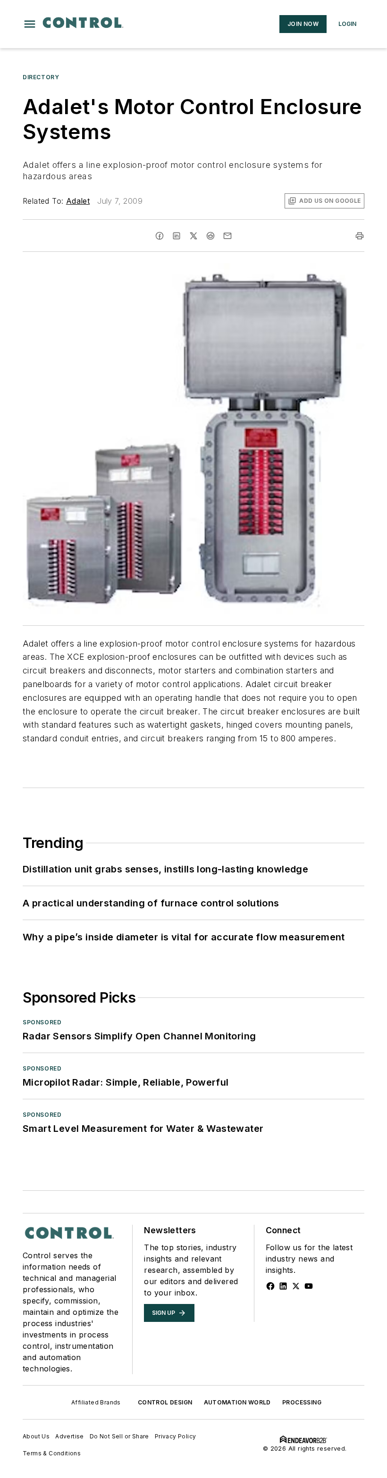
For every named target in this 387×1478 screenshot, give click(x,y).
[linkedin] (176, 236)
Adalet (78, 201)
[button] (30, 24)
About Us (36, 1436)
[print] (359, 236)
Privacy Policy (175, 1436)
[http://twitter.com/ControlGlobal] (296, 1286)
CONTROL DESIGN (165, 1402)
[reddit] (210, 236)
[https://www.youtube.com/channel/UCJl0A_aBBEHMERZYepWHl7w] (308, 1286)
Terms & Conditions (52, 1453)
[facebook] (159, 236)
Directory (41, 77)
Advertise (69, 1436)
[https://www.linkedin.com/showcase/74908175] (283, 1286)
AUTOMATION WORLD (237, 1402)
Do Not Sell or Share (119, 1436)
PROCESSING (301, 1402)
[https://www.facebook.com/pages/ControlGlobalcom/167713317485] (270, 1286)
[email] (227, 236)
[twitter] (193, 236)
